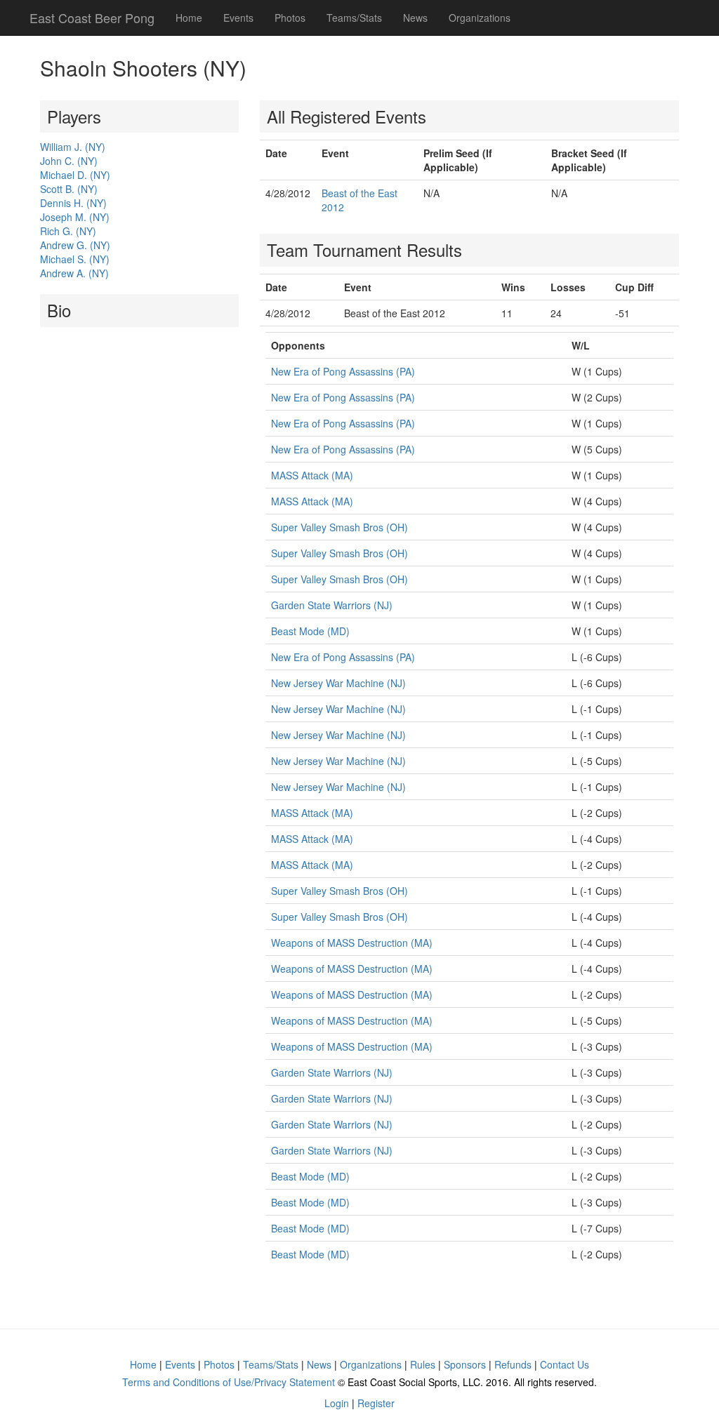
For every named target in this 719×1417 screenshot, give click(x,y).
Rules (422, 1364)
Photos (290, 18)
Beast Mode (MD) (310, 631)
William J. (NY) (72, 147)
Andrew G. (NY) (75, 245)
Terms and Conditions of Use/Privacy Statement (228, 1382)
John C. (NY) (69, 161)
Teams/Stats (354, 18)
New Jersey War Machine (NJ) (338, 683)
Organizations (479, 18)
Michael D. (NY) (75, 175)
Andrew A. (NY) (74, 273)
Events (238, 18)
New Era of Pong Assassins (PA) (343, 371)
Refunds (513, 1364)
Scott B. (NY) (69, 189)
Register (376, 1403)
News (415, 18)
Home (189, 18)
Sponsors (465, 1364)
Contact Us (564, 1364)
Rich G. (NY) (68, 231)
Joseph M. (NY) (75, 217)
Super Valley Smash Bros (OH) (339, 527)
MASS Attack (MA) (312, 475)
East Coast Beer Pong (91, 17)
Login (336, 1403)
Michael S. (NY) (75, 259)
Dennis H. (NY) (73, 203)
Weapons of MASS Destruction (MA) (352, 943)
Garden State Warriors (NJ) (332, 605)
